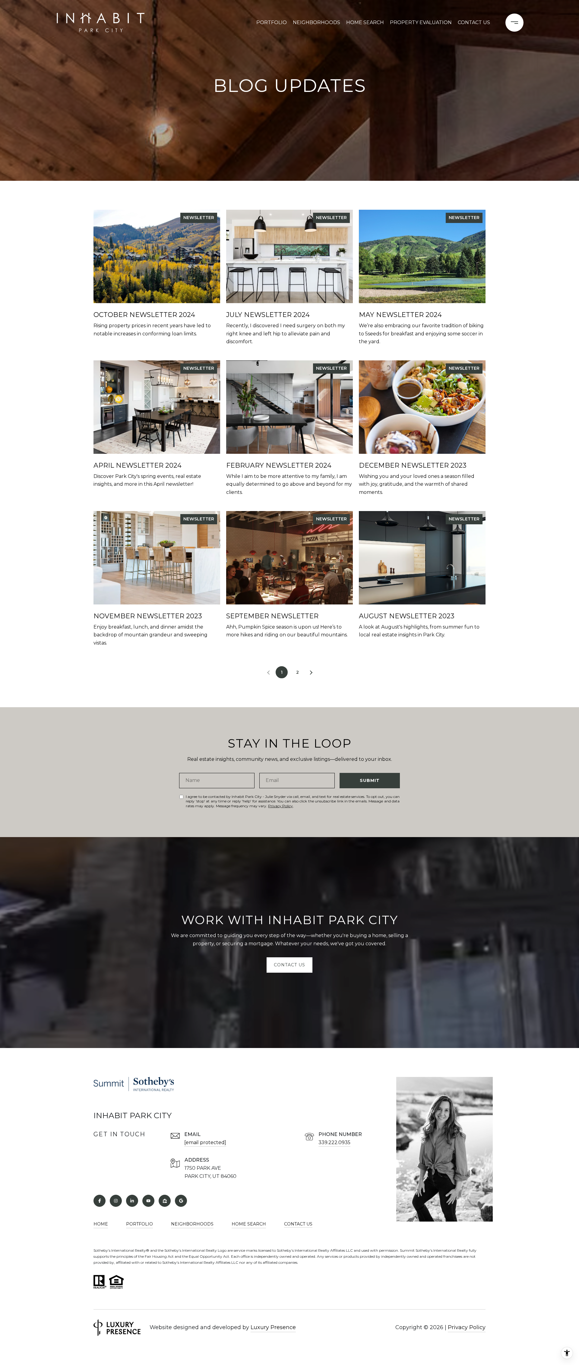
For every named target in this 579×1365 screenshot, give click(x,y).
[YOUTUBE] (148, 1201)
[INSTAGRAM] (116, 1201)
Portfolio (271, 22)
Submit (370, 780)
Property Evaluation (421, 22)
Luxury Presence (273, 1327)
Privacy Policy (280, 806)
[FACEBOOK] (99, 1201)
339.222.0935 (334, 1142)
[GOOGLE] (181, 1201)
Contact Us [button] (289, 965)
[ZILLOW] (165, 1201)
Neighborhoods (316, 22)
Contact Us (298, 1224)
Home (100, 1224)
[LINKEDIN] (132, 1201)
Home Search (365, 22)
